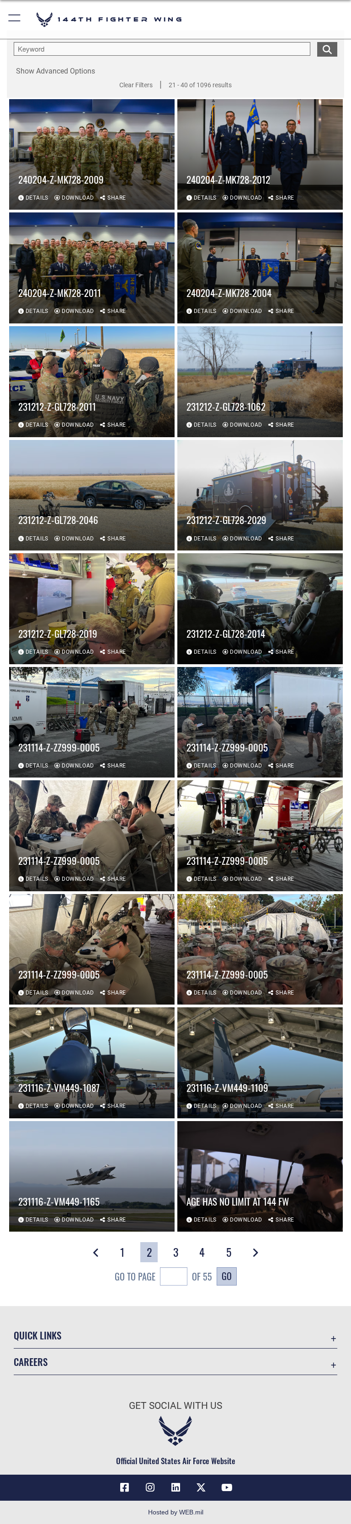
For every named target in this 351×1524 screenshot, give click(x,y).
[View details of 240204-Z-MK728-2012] (260, 154)
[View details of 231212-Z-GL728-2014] (260, 608)
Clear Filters (136, 85)
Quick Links (37, 1335)
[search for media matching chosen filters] (327, 48)
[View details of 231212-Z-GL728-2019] (92, 608)
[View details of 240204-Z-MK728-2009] (92, 154)
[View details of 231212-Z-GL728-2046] (92, 495)
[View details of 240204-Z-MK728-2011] (92, 267)
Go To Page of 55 (163, 1276)
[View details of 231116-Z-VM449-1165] (92, 1176)
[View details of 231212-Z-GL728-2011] (92, 381)
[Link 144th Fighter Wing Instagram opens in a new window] (150, 1487)
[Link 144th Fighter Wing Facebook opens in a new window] (124, 1487)
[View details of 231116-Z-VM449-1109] (260, 1062)
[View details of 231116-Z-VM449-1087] (92, 1062)
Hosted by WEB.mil (175, 1512)
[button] (15, 19)
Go (227, 1276)
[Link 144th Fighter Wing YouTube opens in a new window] (227, 1487)
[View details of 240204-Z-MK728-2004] (260, 267)
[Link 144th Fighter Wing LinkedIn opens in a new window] (175, 1487)
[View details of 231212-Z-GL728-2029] (260, 495)
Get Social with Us (175, 1405)
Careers (31, 1362)
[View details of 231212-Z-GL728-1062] (260, 381)
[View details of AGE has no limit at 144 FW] (260, 1176)
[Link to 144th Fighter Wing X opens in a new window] (201, 1487)
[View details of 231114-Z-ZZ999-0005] (92, 722)
